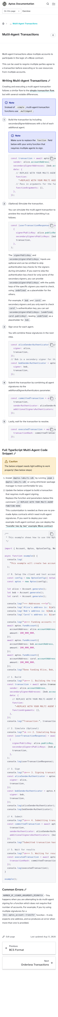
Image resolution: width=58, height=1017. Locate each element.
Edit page (10, 936)
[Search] (47, 4)
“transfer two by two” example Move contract (29, 525)
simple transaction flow (42, 90)
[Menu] (53, 4)
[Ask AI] (53, 35)
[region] (32, 177)
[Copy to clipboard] (51, 158)
